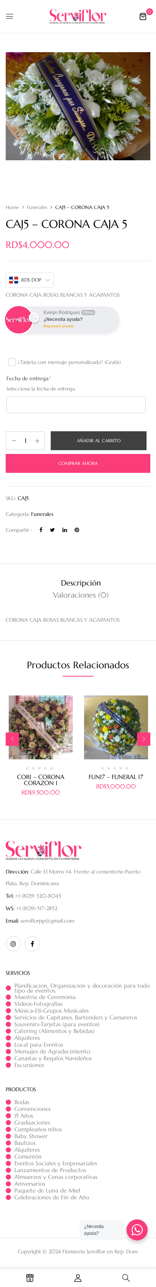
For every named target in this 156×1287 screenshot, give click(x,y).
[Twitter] (52, 530)
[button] (143, 16)
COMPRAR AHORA (78, 463)
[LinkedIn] (64, 530)
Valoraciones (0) (81, 595)
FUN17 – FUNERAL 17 (116, 777)
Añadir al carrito (99, 440)
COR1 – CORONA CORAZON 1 (40, 780)
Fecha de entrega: (28, 378)
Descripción (81, 583)
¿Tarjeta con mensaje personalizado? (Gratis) (69, 362)
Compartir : (19, 530)
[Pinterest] (77, 530)
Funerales (37, 207)
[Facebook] (40, 530)
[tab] (80, 583)
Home (12, 207)
